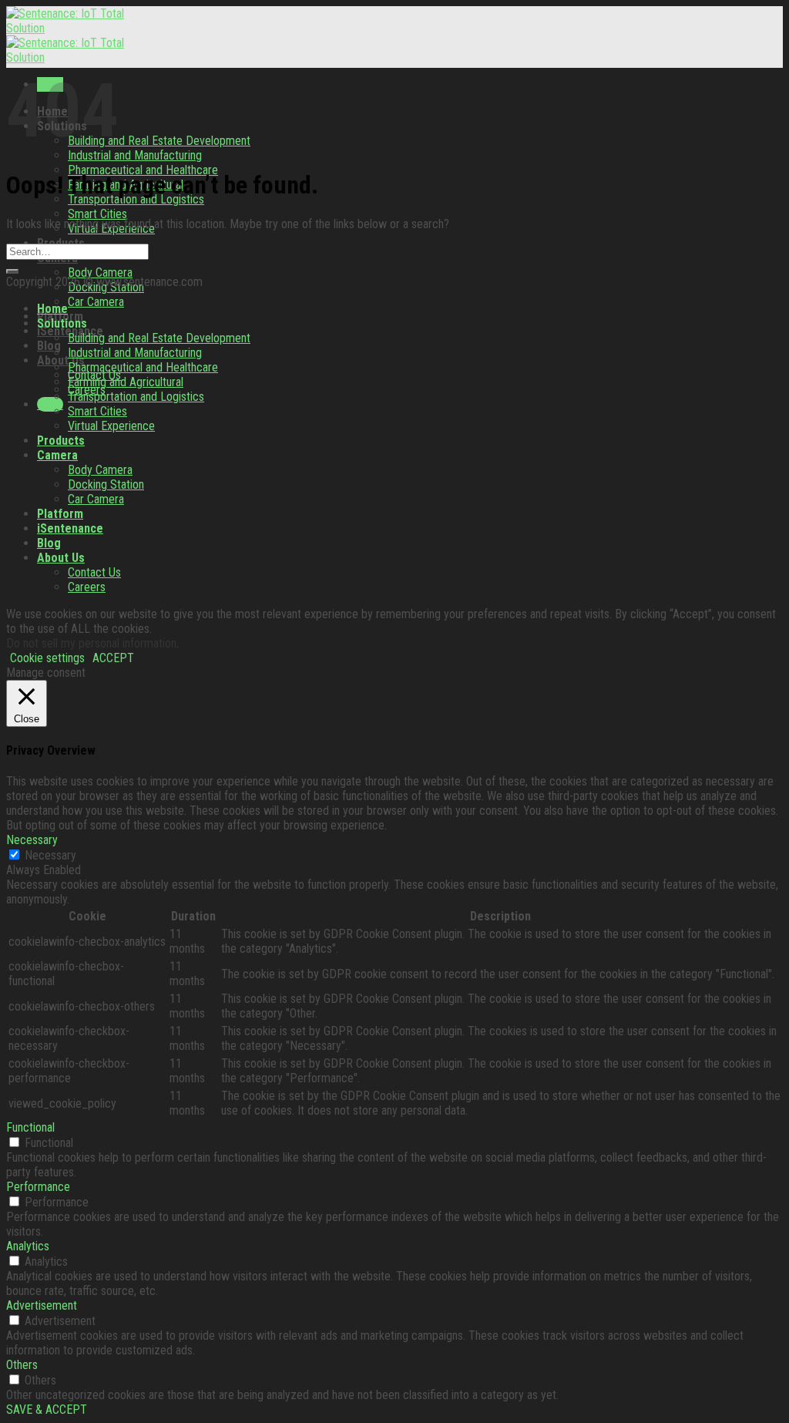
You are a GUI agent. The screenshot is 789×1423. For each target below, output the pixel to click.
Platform (60, 513)
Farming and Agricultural (125, 382)
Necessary (50, 855)
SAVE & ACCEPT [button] (46, 1409)
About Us (61, 360)
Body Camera (100, 272)
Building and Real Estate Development (159, 140)
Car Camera (96, 301)
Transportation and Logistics (136, 396)
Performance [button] (38, 1186)
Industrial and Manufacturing (135, 155)
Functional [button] (30, 1127)
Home (52, 308)
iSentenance (70, 528)
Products (61, 440)
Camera (57, 455)
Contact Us (94, 572)
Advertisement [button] (41, 1305)
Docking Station (106, 484)
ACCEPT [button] (113, 658)
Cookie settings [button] (47, 658)
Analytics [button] (27, 1246)
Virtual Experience (111, 426)
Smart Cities (97, 214)
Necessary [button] (32, 840)
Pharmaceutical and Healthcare (143, 367)
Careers (87, 587)
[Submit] (12, 271)
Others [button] (22, 1364)
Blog (49, 345)
